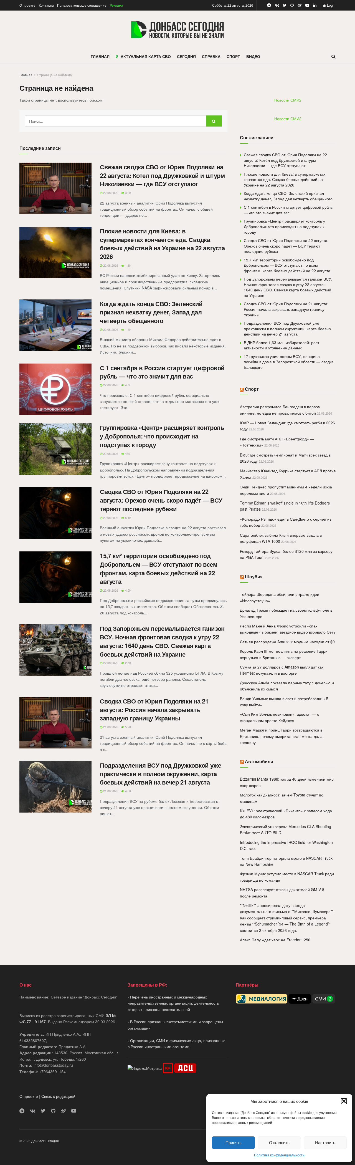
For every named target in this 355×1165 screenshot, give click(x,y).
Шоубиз (253, 576)
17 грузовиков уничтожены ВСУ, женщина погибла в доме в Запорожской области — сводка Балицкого (289, 362)
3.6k (127, 192)
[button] (344, 1101)
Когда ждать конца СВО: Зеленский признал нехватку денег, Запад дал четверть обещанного (151, 312)
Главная (25, 74)
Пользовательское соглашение (81, 5)
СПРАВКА (211, 56)
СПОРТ (233, 56)
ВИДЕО (253, 56)
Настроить (325, 1142)
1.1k (127, 265)
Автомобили (259, 761)
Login (331, 5)
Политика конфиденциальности (279, 1155)
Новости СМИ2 (287, 100)
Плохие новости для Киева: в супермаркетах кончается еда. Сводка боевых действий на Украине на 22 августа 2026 (162, 243)
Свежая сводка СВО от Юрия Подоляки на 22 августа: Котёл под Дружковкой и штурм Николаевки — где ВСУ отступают (162, 175)
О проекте (27, 5)
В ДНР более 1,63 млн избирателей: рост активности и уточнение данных (281, 345)
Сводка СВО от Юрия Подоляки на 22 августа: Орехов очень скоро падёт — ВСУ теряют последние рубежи (161, 500)
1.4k (127, 329)
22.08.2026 (110, 192)
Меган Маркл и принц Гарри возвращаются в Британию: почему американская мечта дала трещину (281, 736)
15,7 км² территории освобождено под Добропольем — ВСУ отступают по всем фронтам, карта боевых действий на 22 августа (158, 568)
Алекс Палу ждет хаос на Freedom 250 (275, 939)
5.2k (127, 727)
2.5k (127, 662)
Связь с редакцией (58, 1096)
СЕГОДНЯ (186, 56)
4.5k (127, 590)
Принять (233, 1142)
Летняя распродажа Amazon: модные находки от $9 (287, 641)
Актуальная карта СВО (146, 56)
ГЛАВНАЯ (100, 56)
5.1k (127, 517)
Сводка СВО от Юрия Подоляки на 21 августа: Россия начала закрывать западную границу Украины (154, 710)
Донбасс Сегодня (45, 1140)
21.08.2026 (110, 727)
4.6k (127, 791)
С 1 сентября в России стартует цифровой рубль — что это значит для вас (162, 372)
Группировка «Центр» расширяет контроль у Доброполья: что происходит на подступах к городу (162, 436)
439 (127, 385)
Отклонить (279, 1142)
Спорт (252, 389)
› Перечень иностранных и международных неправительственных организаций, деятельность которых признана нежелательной (173, 1003)
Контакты (46, 5)
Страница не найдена (54, 74)
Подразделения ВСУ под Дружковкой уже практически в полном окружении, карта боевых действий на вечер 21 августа (160, 774)
